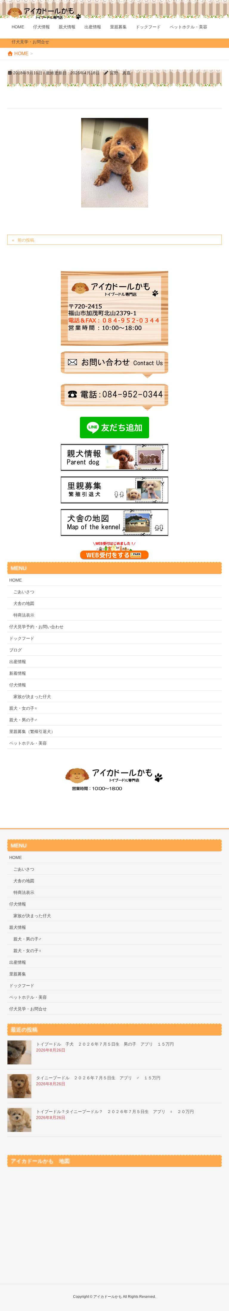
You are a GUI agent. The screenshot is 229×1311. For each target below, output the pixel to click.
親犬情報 (17, 927)
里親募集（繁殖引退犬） (32, 731)
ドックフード (21, 638)
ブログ (15, 650)
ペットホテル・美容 (28, 743)
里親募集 (17, 974)
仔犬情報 (17, 685)
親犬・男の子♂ (23, 719)
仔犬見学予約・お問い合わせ (36, 626)
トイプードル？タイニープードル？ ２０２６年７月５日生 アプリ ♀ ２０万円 (115, 1111)
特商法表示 (23, 615)
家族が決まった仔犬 (32, 696)
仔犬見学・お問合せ (28, 1008)
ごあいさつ (23, 591)
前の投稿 (26, 240)
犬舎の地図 (23, 603)
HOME (15, 580)
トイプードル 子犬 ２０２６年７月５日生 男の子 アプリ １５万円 (105, 1044)
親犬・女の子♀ (23, 708)
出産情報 (17, 661)
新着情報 (17, 673)
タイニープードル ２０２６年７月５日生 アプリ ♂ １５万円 (98, 1077)
